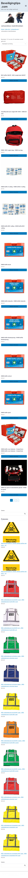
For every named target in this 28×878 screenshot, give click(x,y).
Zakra (11, 875)
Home (2, 29)
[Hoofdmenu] (26, 6)
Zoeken (3, 510)
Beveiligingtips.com (15, 873)
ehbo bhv (7, 29)
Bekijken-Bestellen (14, 80)
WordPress (17, 875)
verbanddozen (15, 29)
